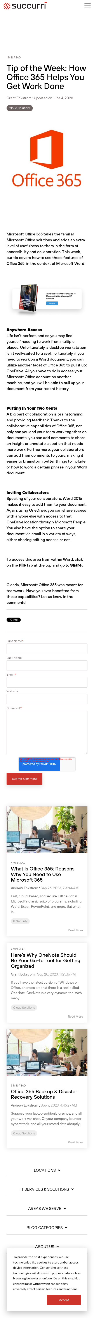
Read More (75, 930)
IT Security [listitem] (20, 921)
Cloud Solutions (20, 108)
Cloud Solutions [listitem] (24, 1008)
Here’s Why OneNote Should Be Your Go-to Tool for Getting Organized (45, 960)
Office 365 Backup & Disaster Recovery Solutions (44, 1094)
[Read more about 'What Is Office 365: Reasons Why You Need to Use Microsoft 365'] (47, 829)
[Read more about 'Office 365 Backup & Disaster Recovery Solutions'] (47, 1052)
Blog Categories (45, 1227)
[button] (87, 5)
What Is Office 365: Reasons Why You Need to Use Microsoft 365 (43, 874)
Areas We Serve (44, 1208)
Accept (64, 1300)
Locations (45, 1170)
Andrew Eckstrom (24, 888)
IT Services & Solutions (45, 1189)
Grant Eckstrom (19, 98)
